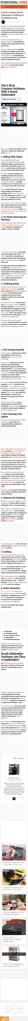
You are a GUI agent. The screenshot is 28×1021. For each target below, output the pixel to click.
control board (16, 193)
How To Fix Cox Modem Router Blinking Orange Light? (12, 939)
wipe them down (11, 519)
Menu (4, 7)
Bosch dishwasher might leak (14, 555)
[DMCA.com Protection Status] (4, 1020)
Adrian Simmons (10, 21)
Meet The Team (21, 1008)
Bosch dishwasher (10, 67)
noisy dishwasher (8, 591)
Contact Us (12, 1008)
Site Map (14, 1014)
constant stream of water (9, 209)
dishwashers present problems (13, 663)
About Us (5, 1008)
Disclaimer (16, 1012)
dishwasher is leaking (12, 576)
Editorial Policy (9, 1010)
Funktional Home (9, 1006)
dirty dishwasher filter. (19, 457)
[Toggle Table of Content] (18, 99)
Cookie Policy (19, 1010)
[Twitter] (14, 798)
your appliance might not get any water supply (14, 225)
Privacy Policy (7, 1012)
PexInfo (23, 1012)
